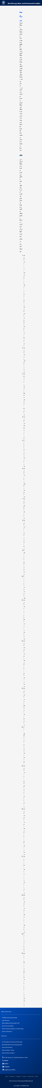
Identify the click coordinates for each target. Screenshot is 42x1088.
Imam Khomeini (5, 1020)
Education (12, 1076)
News (36, 1076)
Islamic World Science (7, 1047)
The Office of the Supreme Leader (9, 1017)
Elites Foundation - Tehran (8, 1050)
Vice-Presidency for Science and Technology (12, 1042)
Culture (24, 1076)
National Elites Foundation (8, 1053)
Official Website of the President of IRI (10, 1023)
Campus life (31, 1076)
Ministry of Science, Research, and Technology (12, 1028)
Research (19, 1076)
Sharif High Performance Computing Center (12, 1044)
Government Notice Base (7, 1026)
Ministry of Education (7, 1031)
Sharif (6, 1076)
